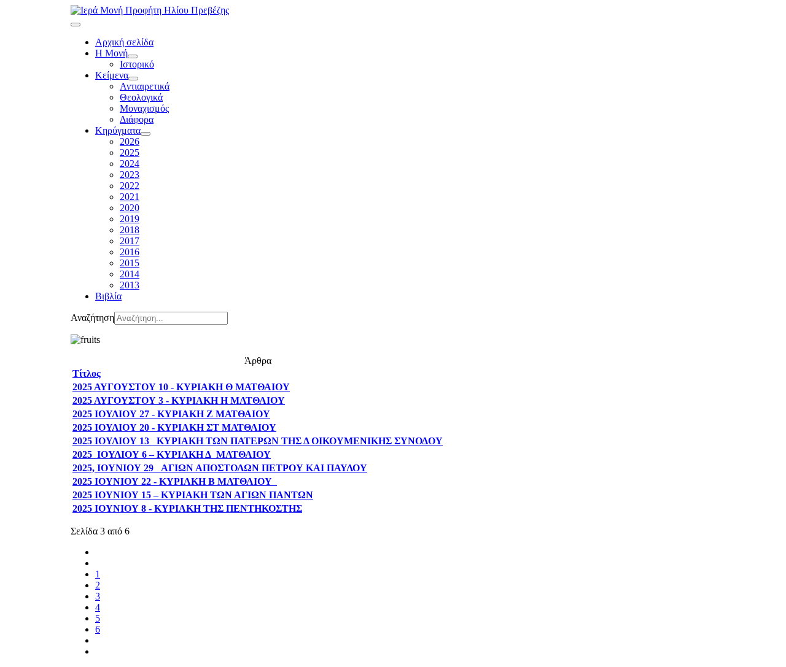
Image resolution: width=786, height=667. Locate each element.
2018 (129, 230)
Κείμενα (111, 75)
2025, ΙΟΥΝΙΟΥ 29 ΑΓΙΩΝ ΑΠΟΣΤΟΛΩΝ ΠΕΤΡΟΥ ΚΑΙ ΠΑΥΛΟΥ (219, 468)
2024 (129, 163)
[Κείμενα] (133, 78)
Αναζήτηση (92, 317)
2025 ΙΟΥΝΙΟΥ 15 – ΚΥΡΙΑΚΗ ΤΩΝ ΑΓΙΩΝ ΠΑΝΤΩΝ (192, 495)
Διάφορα (137, 119)
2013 (129, 285)
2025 (129, 152)
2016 (129, 252)
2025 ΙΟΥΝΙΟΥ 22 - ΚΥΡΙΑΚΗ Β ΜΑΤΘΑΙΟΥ (174, 481)
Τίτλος (86, 373)
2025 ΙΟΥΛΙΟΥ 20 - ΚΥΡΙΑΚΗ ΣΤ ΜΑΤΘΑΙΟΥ (174, 427)
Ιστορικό (137, 64)
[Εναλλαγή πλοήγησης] (75, 24)
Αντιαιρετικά (144, 86)
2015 (129, 263)
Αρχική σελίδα (124, 42)
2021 (129, 196)
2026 (129, 141)
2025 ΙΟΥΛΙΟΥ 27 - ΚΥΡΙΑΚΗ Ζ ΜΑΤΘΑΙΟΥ (171, 414)
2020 (129, 207)
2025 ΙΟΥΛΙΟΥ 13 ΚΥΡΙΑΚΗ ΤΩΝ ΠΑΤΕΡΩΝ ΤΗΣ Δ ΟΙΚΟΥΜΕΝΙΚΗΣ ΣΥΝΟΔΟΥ (257, 441)
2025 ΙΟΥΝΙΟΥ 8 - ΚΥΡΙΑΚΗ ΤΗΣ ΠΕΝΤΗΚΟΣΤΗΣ (187, 508)
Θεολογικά (141, 97)
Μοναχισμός (144, 108)
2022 (129, 185)
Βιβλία (108, 296)
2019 (129, 219)
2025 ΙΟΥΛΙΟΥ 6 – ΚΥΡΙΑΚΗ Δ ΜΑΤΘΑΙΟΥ (171, 454)
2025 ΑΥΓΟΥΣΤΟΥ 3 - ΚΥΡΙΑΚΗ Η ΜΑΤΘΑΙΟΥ (178, 400)
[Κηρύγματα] (145, 134)
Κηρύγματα (118, 130)
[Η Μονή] (133, 56)
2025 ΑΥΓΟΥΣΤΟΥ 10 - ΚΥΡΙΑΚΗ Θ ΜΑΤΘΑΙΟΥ (181, 387)
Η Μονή (111, 53)
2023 (129, 174)
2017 (129, 241)
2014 (129, 274)
